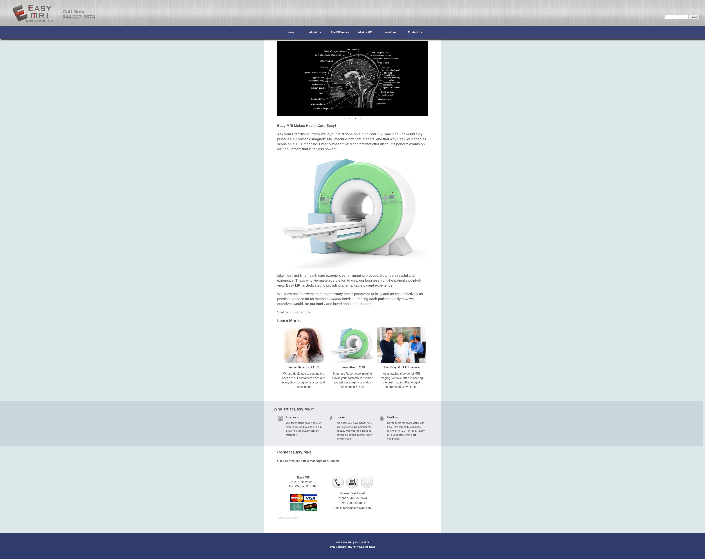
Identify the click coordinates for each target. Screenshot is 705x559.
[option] (352, 79)
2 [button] (350, 119)
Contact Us (415, 32)
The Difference (340, 32)
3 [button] (355, 119)
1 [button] (344, 119)
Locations (390, 32)
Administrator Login (287, 517)
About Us (315, 32)
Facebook (302, 312)
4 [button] (361, 119)
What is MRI (365, 32)
